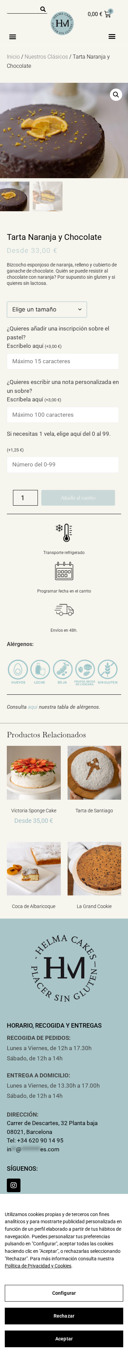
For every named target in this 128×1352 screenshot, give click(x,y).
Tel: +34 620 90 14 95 (35, 1140)
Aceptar (64, 1338)
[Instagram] (13, 1185)
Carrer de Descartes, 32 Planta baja (52, 1123)
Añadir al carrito (78, 498)
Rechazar (64, 1316)
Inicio (13, 56)
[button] (12, 36)
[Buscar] (43, 9)
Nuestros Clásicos (46, 56)
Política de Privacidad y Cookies (38, 1266)
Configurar (64, 1293)
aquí (33, 707)
